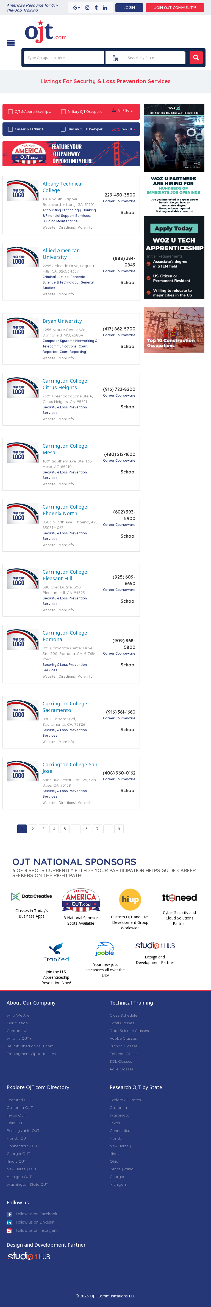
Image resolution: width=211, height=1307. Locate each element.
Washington (121, 1115)
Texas (115, 1122)
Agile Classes (122, 1069)
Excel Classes (122, 1022)
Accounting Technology (62, 210)
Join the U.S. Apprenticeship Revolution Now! (56, 977)
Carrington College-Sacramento (66, 706)
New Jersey (120, 1145)
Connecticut (121, 1130)
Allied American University (61, 253)
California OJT (20, 1107)
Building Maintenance (60, 221)
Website (49, 227)
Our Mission (17, 1022)
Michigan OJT (19, 1176)
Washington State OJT (27, 1184)
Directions (67, 227)
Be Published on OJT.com (30, 1046)
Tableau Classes (125, 1053)
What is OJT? (19, 1038)
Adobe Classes (123, 1038)
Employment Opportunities (31, 1053)
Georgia (117, 1176)
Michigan (118, 1184)
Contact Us (17, 1030)
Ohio (114, 1161)
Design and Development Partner (155, 959)
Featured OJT (19, 1099)
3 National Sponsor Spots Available (81, 920)
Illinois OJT (16, 1161)
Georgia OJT (18, 1153)
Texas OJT (16, 1115)
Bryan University (62, 321)
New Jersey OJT (22, 1168)
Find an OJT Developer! (85, 129)
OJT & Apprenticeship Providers (31, 111)
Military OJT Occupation (86, 111)
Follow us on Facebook (36, 1213)
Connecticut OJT (22, 1145)
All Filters (125, 110)
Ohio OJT (15, 1122)
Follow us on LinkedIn (34, 1222)
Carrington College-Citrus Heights (66, 384)
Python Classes (124, 1046)
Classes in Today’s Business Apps (31, 913)
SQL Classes (121, 1061)
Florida (116, 1138)
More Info (85, 227)
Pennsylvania (122, 1168)
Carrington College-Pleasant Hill (66, 575)
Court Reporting (73, 352)
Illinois (115, 1153)
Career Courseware (119, 201)
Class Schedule (123, 1015)
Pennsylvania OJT (23, 1130)
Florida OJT (17, 1138)
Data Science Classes (129, 1030)
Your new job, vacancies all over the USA (106, 970)
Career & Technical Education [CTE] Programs (29, 129)
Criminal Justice (56, 277)
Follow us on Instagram (36, 1230)
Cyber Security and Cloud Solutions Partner (179, 918)
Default (126, 129)
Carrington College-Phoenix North (66, 510)
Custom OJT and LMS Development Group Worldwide (130, 922)
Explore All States (125, 1099)
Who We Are (18, 1015)
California (118, 1107)
